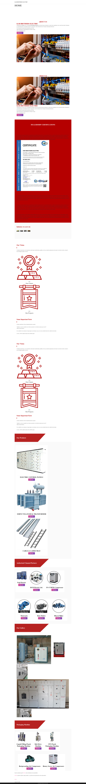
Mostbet (24, 772)
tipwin (16, 779)
